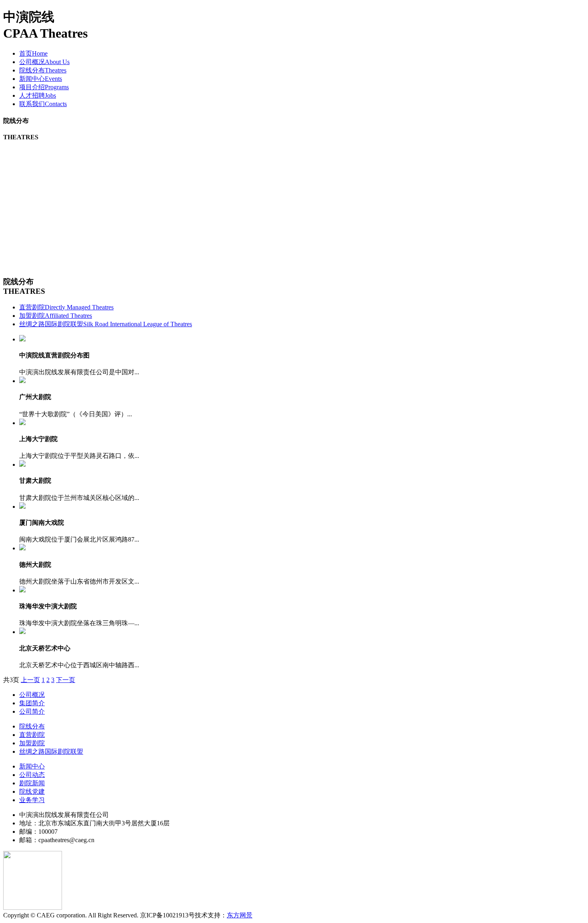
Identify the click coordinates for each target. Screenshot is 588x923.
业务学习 (32, 800)
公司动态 (32, 774)
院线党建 (32, 791)
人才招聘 (37, 95)
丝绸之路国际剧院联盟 (105, 324)
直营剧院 (66, 307)
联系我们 (43, 103)
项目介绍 (44, 87)
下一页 (65, 679)
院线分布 (42, 70)
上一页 (30, 679)
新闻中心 (40, 78)
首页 (33, 53)
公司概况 (44, 61)
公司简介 (32, 711)
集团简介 (32, 703)
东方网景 (239, 915)
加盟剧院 (55, 315)
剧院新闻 (32, 783)
